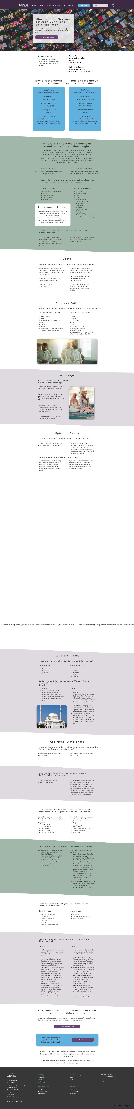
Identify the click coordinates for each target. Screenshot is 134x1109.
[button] (113, 4)
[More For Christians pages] (59, 5)
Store (114, 6)
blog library (71, 1054)
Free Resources (69, 1063)
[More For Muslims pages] (73, 5)
